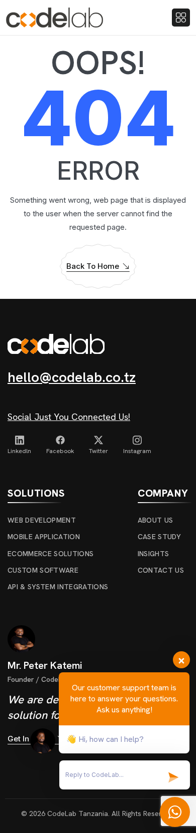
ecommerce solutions (50, 553)
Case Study (159, 536)
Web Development (42, 520)
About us (155, 520)
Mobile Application (44, 536)
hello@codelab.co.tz (72, 377)
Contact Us (161, 570)
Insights (153, 553)
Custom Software (43, 570)
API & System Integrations (58, 586)
